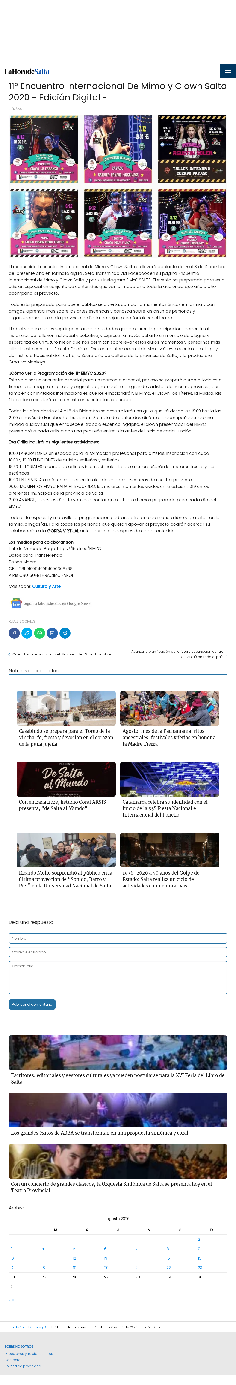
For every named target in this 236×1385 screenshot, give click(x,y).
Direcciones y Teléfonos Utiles (29, 1353)
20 (106, 1267)
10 (12, 1258)
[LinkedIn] (52, 633)
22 (169, 1267)
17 (12, 1267)
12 (74, 1258)
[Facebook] (14, 633)
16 (199, 1258)
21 (137, 1267)
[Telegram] (65, 633)
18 (43, 1267)
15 (168, 1258)
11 (43, 1258)
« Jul (12, 1300)
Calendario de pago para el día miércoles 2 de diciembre (61, 654)
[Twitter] (26, 633)
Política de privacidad (23, 1366)
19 (74, 1267)
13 (105, 1258)
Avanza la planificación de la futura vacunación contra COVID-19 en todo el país (177, 654)
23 (200, 1267)
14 (137, 1258)
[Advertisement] (118, 32)
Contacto (13, 1360)
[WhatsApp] (39, 633)
